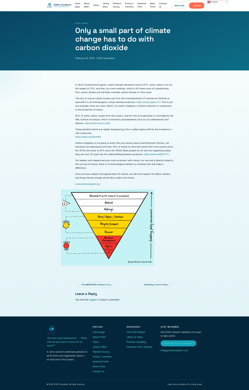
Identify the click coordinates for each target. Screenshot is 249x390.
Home (78, 23)
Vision (96, 5)
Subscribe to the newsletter (178, 343)
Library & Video (135, 337)
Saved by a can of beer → (157, 284)
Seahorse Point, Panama (139, 346)
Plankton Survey (117, 5)
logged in (94, 299)
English (214, 2)
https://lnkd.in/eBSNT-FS (156, 154)
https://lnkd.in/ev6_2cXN (97, 123)
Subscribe (179, 5)
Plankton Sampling (136, 342)
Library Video (106, 5)
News (85, 23)
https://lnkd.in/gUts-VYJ (148, 102)
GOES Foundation (62, 5)
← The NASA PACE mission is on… (95, 284)
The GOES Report (136, 332)
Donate (197, 5)
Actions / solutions (129, 5)
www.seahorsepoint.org (87, 184)
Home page (77, 5)
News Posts (152, 5)
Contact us (163, 5)
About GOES (87, 5)
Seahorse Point (141, 5)
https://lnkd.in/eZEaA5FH (88, 137)
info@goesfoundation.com (174, 350)
